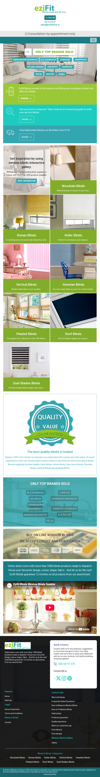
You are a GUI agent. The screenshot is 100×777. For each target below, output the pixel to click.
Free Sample (57, 734)
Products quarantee (60, 717)
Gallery (54, 743)
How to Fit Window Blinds (62, 709)
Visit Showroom (27, 181)
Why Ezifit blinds (58, 697)
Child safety (56, 713)
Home (7, 696)
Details (25, 98)
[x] (58, 678)
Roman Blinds (34, 757)
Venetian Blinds (83, 757)
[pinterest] (69, 678)
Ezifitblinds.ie (13, 770)
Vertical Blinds (65, 757)
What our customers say (61, 726)
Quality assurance (59, 722)
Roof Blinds (48, 762)
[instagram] (64, 678)
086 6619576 (50, 22)
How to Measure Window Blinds (64, 705)
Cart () (51, 18)
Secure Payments (12, 709)
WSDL (54, 774)
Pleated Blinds (32, 762)
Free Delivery (57, 730)
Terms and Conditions (14, 713)
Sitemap (8, 700)
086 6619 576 (66, 663)
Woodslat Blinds (17, 757)
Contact (8, 722)
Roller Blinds (50, 757)
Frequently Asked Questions (63, 701)
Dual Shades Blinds (65, 762)
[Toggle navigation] (93, 40)
